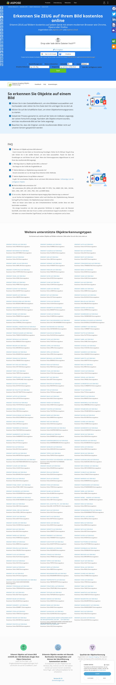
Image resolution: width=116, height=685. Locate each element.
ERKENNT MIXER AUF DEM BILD (49, 415)
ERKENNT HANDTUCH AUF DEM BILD (85, 592)
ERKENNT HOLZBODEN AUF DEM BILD (17, 491)
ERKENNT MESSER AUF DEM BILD (16, 346)
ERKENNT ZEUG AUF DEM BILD (49, 472)
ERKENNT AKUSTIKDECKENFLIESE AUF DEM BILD (20, 459)
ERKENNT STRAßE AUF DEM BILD (50, 554)
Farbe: (79, 64)
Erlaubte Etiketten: (23, 67)
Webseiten (68, 2)
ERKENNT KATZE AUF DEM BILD (49, 276)
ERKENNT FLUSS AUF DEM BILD (15, 554)
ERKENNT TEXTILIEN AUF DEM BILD (51, 592)
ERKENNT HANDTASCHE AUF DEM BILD (18, 308)
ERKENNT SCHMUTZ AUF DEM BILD (85, 472)
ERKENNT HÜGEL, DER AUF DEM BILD (17, 510)
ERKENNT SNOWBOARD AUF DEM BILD (86, 314)
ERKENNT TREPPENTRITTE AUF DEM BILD (52, 580)
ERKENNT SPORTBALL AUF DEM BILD (17, 320)
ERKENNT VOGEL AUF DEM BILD (15, 276)
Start (58, 70)
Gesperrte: (56, 67)
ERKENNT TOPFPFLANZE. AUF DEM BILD (18, 377)
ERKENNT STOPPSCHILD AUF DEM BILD (18, 270)
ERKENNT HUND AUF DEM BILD (83, 276)
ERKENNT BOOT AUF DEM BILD (83, 257)
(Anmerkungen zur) (58, 680)
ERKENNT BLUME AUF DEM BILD (50, 491)
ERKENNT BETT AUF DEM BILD (49, 377)
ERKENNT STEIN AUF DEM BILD (49, 485)
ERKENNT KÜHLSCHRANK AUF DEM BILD (18, 415)
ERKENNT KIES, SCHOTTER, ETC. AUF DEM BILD (54, 504)
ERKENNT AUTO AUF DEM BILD (83, 244)
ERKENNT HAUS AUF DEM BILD (49, 510)
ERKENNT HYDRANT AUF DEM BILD (50, 263)
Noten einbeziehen (51, 64)
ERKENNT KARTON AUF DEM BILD (16, 453)
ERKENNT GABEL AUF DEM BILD (84, 339)
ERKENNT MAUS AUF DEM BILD (49, 396)
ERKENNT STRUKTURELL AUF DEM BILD (52, 586)
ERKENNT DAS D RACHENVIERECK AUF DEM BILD (55, 320)
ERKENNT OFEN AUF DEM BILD (15, 409)
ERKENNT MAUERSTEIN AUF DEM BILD (86, 599)
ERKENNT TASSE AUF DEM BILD (49, 339)
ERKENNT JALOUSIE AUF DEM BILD (84, 618)
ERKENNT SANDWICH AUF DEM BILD (85, 352)
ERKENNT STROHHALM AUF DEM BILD (17, 586)
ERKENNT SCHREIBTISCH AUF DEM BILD (86, 383)
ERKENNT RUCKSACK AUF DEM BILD (85, 295)
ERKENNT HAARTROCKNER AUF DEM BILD (53, 428)
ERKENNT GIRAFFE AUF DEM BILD (16, 295)
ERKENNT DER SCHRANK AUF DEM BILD (86, 466)
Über (75, 2)
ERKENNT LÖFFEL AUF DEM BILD (50, 346)
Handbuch (38, 84)
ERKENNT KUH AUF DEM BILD (83, 282)
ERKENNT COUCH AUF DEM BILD (84, 371)
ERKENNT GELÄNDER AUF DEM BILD (51, 548)
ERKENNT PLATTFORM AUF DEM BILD (85, 542)
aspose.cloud (72, 29)
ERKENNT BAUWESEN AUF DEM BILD (85, 440)
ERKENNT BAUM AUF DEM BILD (15, 599)
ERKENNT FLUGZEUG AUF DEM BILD (51, 251)
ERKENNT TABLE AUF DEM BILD (83, 586)
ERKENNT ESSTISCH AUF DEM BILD (16, 383)
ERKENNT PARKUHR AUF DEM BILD (50, 270)
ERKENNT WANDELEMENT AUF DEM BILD (86, 605)
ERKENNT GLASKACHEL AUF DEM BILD (51, 611)
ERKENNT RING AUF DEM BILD (83, 365)
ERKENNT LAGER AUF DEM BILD (49, 289)
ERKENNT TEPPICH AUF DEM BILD (50, 453)
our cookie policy (101, 670)
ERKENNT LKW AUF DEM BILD (49, 257)
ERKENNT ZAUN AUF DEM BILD (49, 478)
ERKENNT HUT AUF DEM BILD (49, 295)
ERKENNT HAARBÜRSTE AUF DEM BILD (18, 434)
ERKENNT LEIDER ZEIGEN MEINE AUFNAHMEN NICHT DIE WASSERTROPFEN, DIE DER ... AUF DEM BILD (56, 618)
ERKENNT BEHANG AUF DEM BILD (16, 472)
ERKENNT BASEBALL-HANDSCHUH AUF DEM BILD (21, 327)
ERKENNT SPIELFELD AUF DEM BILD (17, 548)
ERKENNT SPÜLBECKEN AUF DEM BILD (86, 409)
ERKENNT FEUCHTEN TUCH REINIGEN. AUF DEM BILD (56, 459)
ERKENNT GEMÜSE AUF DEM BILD (50, 599)
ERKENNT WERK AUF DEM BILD (15, 542)
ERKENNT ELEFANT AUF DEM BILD (16, 289)
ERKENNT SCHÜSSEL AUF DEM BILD (85, 346)
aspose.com (57, 29)
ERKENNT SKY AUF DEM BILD (15, 573)
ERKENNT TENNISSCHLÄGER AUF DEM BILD (19, 333)
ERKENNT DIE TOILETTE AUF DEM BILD (17, 390)
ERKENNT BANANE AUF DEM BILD (16, 352)
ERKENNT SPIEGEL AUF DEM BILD (84, 377)
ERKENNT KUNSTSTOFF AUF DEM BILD (51, 542)
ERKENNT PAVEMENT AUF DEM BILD (51, 535)
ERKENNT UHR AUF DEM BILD (15, 421)
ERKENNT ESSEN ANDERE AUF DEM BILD (18, 497)
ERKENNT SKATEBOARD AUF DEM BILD (52, 327)
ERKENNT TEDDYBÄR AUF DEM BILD (17, 428)
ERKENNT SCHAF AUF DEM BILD (49, 282)
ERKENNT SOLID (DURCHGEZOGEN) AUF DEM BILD (21, 580)
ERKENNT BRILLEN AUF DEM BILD (84, 301)
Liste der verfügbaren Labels (92, 67)
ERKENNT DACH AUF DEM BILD (15, 561)
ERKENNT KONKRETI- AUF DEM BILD (17, 605)
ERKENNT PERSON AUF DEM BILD (16, 244)
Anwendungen (52, 84)
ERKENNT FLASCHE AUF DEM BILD (50, 333)
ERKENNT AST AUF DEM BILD (15, 440)
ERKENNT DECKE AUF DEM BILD (84, 434)
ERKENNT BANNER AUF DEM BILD (50, 434)
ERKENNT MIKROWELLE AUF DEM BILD (86, 402)
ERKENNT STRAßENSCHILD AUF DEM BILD (87, 263)
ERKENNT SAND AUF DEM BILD (15, 567)
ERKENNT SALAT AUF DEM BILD (83, 561)
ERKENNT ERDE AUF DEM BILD (83, 504)
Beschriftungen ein (35, 64)
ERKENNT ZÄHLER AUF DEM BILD (50, 466)
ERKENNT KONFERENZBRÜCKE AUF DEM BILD (54, 440)
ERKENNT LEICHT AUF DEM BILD (16, 516)
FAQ (44, 84)
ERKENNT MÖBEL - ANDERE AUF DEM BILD (87, 497)
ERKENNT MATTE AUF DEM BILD (50, 516)
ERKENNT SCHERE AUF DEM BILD (84, 421)
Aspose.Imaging (94, 657)
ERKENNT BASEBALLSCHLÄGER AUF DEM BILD (88, 320)
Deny (104, 678)
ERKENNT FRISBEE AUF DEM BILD (16, 314)
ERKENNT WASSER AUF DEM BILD (16, 618)
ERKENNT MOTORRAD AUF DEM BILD (17, 251)
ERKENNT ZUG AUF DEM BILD (15, 257)
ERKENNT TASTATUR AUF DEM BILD (17, 402)
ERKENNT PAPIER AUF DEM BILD (16, 535)
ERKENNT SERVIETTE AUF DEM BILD (51, 529)
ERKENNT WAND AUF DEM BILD (49, 605)
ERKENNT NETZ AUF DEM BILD (83, 529)
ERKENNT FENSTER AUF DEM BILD (50, 383)
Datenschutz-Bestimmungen (87, 57)
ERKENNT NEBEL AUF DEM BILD (84, 491)
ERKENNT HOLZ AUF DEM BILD (83, 611)
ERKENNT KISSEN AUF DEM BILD (84, 535)
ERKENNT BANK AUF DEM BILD (83, 270)
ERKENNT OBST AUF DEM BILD (49, 497)
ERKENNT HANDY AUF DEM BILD (50, 402)
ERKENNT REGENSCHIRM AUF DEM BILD (18, 301)
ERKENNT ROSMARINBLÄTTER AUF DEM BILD (88, 510)
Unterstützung (57, 2)
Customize (90, 678)
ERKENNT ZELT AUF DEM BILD (15, 592)
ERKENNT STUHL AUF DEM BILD (49, 371)
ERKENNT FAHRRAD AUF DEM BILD (50, 244)
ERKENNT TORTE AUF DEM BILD (15, 371)
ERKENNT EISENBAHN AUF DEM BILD (85, 548)
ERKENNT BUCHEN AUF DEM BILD (84, 415)
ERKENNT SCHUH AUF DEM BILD (50, 301)
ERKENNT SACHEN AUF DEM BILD (16, 523)
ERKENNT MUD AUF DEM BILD (15, 529)
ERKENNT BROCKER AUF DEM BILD (84, 554)
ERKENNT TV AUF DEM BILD (82, 390)
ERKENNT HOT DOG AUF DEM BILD (16, 365)
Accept (97, 673)
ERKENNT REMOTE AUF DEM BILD (84, 396)
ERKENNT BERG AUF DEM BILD (83, 523)
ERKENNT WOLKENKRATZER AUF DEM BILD (53, 573)
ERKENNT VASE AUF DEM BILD (49, 421)
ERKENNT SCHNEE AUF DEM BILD (84, 573)
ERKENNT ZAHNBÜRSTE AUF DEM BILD (86, 428)
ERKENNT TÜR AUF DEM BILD (49, 390)
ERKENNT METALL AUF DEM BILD (84, 516)
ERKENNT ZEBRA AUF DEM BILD (84, 289)
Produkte (47, 2)
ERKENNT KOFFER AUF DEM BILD (84, 308)
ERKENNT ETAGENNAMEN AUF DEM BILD (86, 485)
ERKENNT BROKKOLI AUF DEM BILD (51, 358)
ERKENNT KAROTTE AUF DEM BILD (84, 358)
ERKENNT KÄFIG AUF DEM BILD (83, 447)
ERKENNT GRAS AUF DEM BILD (15, 504)
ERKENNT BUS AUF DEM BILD (83, 251)
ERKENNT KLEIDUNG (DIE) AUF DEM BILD (86, 459)
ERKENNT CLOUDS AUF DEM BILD (16, 466)
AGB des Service (72, 57)
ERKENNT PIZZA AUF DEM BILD (49, 365)
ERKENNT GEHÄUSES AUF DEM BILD (51, 447)
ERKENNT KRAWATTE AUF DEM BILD (51, 308)
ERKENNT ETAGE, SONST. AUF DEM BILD (18, 485)
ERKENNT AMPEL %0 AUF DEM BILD (17, 263)
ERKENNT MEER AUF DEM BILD (49, 567)
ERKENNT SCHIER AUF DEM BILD (50, 314)
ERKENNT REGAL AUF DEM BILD (84, 567)
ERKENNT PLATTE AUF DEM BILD (84, 333)
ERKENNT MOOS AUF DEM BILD (49, 523)
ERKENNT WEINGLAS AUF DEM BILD (17, 339)
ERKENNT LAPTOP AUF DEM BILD (16, 396)
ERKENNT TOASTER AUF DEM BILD (50, 409)
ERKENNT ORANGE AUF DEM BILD (16, 358)
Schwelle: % (67, 64)
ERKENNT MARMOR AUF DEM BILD (84, 478)
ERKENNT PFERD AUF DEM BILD (15, 282)
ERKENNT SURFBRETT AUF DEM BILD (85, 327)
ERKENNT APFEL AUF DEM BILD (49, 352)
